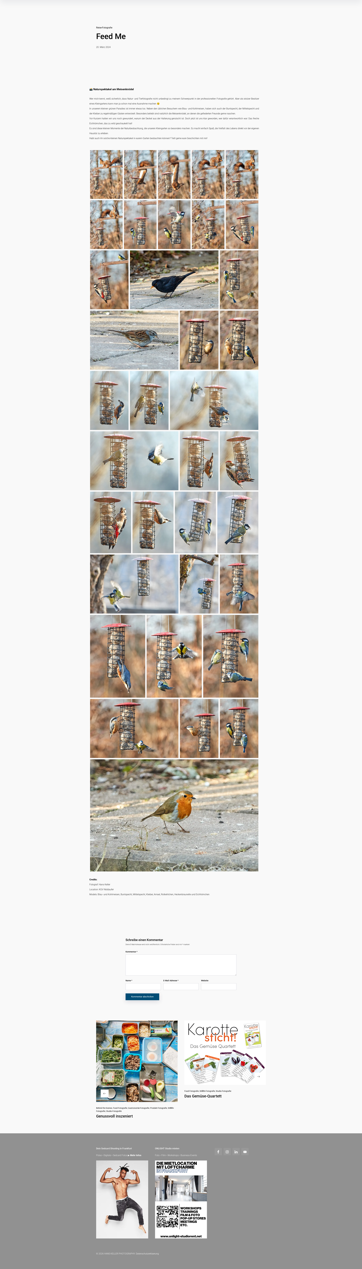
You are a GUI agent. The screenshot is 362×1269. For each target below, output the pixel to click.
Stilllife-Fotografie (207, 1091)
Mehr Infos (135, 1155)
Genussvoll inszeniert (114, 1116)
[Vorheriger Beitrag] (137, 1061)
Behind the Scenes (104, 1108)
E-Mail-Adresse (170, 980)
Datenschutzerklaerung (147, 1253)
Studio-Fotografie (114, 1111)
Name (129, 980)
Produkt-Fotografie (158, 1108)
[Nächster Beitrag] (225, 1053)
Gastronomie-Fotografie (138, 1108)
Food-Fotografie (120, 1108)
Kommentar (131, 952)
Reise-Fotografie (104, 27)
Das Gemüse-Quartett (203, 1096)
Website (204, 980)
